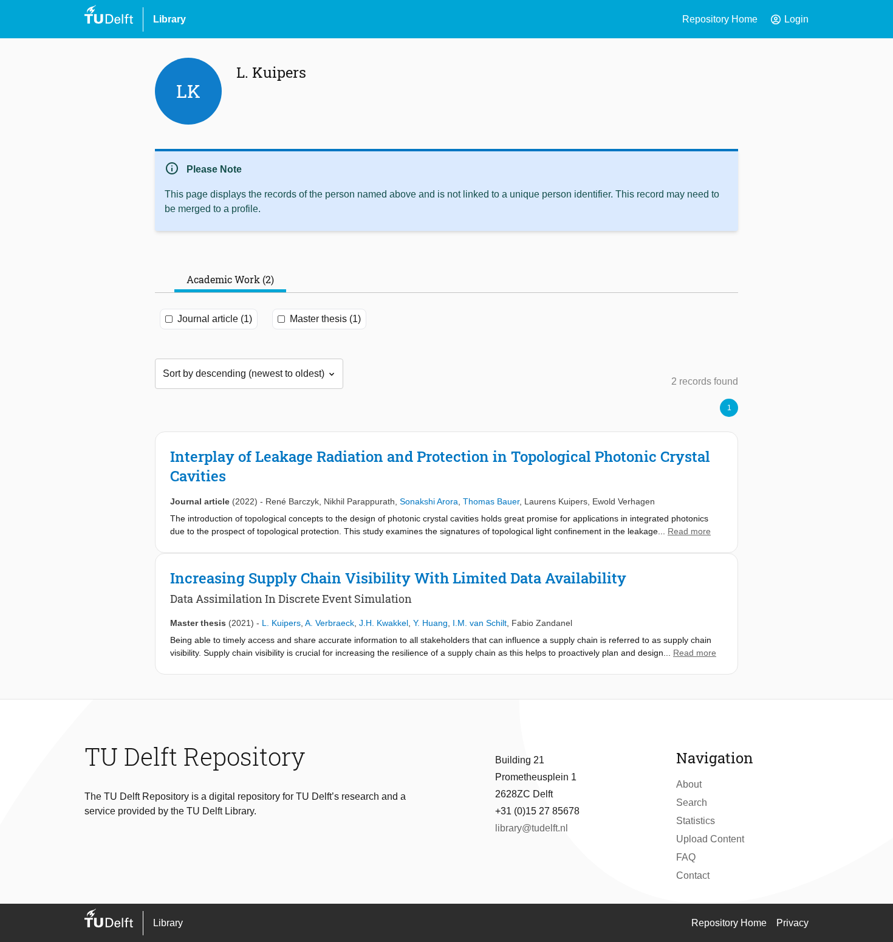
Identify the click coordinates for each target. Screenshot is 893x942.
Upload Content (710, 839)
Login (789, 19)
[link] (446, 492)
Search (691, 802)
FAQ (686, 857)
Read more (689, 531)
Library (169, 19)
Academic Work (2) (230, 279)
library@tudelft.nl (531, 828)
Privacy (792, 923)
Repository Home (720, 19)
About (689, 784)
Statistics (695, 821)
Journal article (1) (214, 319)
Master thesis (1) (325, 319)
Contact (693, 875)
